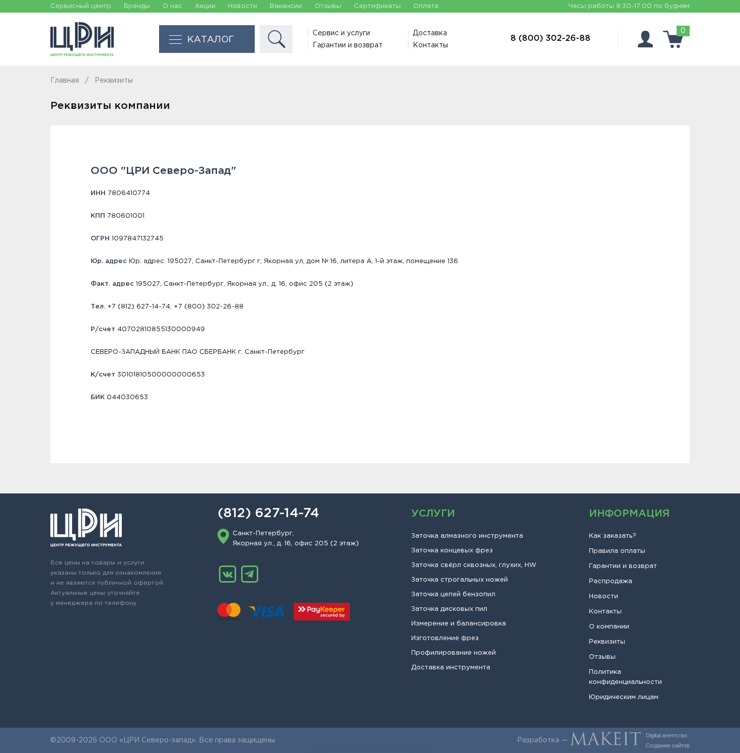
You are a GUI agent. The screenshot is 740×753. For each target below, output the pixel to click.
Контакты (430, 45)
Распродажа (610, 581)
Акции (205, 6)
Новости (242, 6)
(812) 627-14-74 (268, 514)
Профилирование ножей (453, 653)
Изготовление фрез (445, 638)
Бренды (137, 6)
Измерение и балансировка (458, 623)
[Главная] (82, 39)
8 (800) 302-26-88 (550, 38)
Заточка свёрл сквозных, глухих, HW (473, 565)
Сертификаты (377, 6)
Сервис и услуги (341, 33)
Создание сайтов (668, 745)
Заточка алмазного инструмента (467, 536)
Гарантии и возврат (348, 45)
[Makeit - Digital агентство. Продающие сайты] (605, 740)
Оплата (425, 6)
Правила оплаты (617, 551)
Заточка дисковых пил (449, 609)
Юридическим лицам (623, 697)
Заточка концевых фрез (452, 550)
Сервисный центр (80, 6)
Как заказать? (612, 536)
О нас (172, 6)
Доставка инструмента (450, 667)
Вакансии (286, 6)
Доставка (430, 33)
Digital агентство (666, 735)
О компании (609, 627)
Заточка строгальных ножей (459, 580)
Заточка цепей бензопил (453, 594)
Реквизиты (607, 642)
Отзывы (328, 6)
